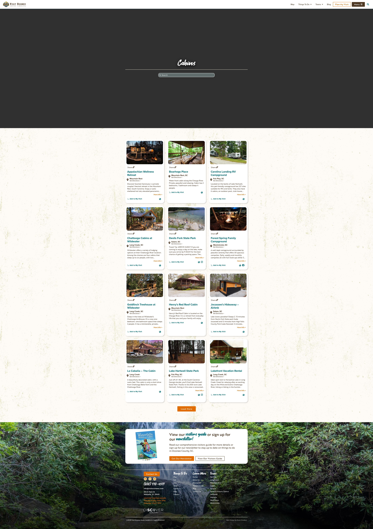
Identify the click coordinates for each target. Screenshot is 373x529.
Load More (186, 409)
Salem (212, 486)
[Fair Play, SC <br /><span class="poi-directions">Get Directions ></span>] (169, 375)
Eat (174, 480)
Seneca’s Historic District (219, 491)
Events (175, 488)
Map (292, 4)
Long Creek (214, 480)
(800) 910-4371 (154, 483)
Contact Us (197, 491)
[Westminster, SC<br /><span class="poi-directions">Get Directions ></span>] (211, 246)
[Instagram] (202, 262)
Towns (318, 4)
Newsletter (197, 483)
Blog (329, 4)
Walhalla (213, 497)
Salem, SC (176, 242)
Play (175, 477)
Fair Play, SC (176, 375)
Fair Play (213, 477)
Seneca (213, 488)
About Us (196, 480)
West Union (214, 500)
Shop (175, 486)
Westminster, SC (220, 245)
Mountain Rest (215, 483)
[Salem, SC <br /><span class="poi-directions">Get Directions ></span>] (169, 243)
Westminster (215, 503)
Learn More (199, 473)
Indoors (176, 494)
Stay (175, 483)
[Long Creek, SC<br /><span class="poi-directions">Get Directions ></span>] (127, 246)
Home (195, 477)
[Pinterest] (154, 478)
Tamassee (214, 494)
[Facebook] (145, 478)
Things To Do (303, 4)
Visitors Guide (198, 486)
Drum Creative (242, 520)
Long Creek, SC (136, 245)
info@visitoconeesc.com (153, 488)
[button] (368, 4)
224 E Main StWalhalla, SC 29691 (151, 493)
